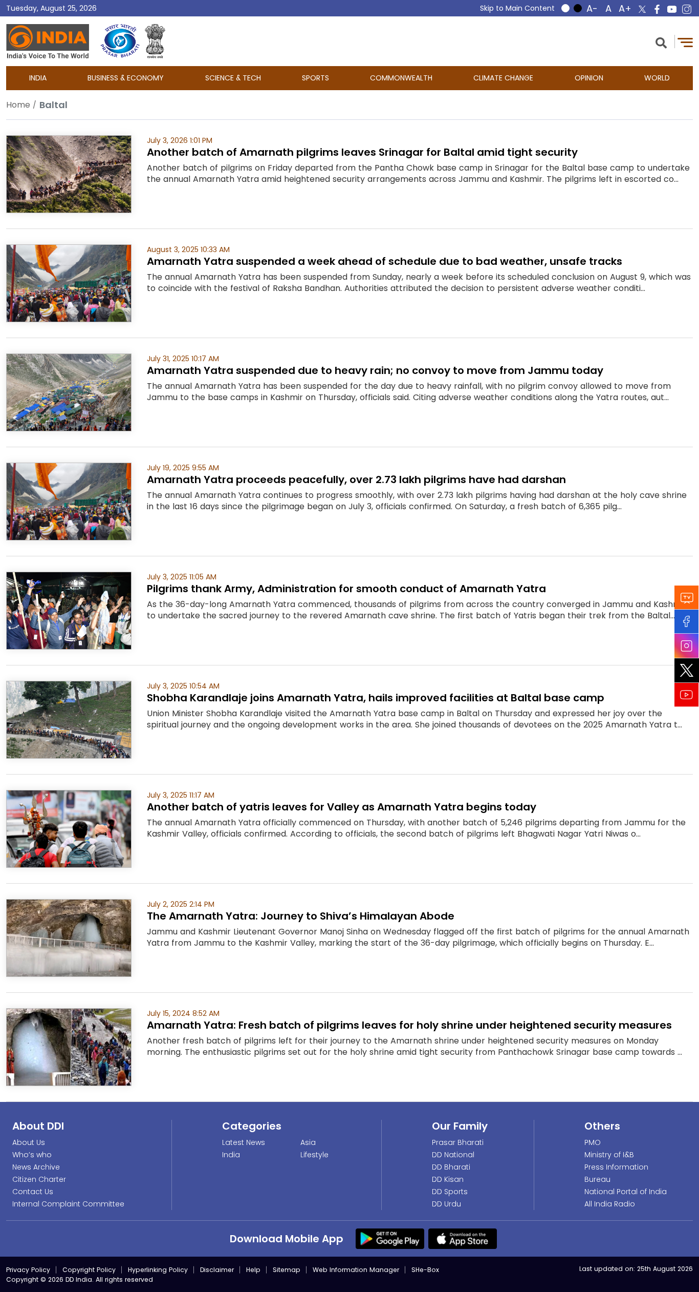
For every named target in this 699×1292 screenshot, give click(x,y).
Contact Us (32, 1191)
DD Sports (450, 1191)
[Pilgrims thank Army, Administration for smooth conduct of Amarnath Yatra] (69, 610)
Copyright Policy (89, 1269)
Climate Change (503, 78)
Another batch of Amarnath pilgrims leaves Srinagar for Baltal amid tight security (362, 152)
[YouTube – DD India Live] (672, 9)
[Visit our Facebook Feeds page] (686, 622)
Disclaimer (217, 1269)
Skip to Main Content (517, 8)
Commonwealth (401, 78)
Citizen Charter (39, 1179)
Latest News (243, 1142)
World (657, 78)
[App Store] (462, 1238)
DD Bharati (451, 1167)
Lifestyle (314, 1155)
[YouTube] (686, 695)
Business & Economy (126, 78)
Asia (308, 1142)
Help (253, 1269)
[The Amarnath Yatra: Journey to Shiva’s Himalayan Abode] (69, 937)
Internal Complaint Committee (68, 1204)
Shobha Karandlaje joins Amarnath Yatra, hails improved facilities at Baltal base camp (375, 698)
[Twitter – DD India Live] (642, 9)
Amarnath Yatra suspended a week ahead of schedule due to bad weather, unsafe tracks (384, 261)
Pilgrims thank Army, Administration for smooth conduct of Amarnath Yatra (346, 588)
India (38, 78)
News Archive (36, 1167)
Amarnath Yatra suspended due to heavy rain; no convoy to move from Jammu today (375, 370)
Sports (315, 78)
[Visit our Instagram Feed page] (686, 646)
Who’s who (32, 1155)
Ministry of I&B (609, 1155)
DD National (453, 1155)
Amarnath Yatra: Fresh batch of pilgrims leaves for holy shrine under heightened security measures (409, 1025)
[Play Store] (390, 1238)
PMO (592, 1142)
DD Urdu (446, 1204)
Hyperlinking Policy (158, 1269)
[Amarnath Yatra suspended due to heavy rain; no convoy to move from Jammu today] (69, 392)
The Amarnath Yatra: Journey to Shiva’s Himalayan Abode (300, 916)
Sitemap (286, 1269)
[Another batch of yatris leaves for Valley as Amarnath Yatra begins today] (69, 828)
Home (18, 105)
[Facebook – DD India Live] (657, 9)
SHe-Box (425, 1269)
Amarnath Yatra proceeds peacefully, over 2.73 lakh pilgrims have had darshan (356, 479)
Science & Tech (233, 78)
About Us (28, 1142)
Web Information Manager (356, 1269)
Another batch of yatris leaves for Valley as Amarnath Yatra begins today (341, 807)
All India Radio (609, 1204)
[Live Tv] (686, 598)
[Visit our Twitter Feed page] (686, 670)
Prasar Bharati (458, 1142)
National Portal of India (625, 1191)
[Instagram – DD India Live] (687, 9)
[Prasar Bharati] (120, 41)
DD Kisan (448, 1179)
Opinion (589, 78)
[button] (661, 42)
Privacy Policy (28, 1269)
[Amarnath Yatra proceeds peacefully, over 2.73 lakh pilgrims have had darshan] (69, 501)
